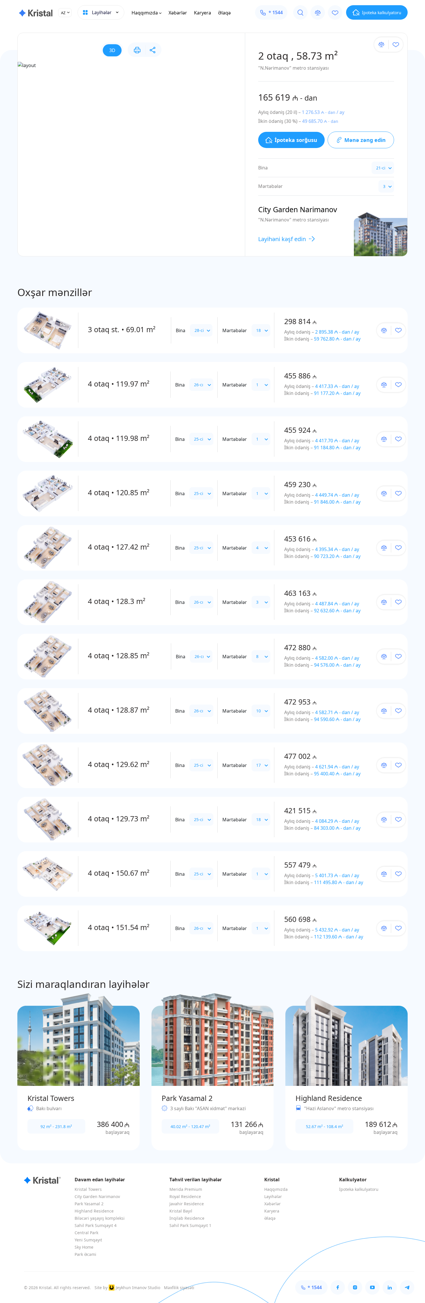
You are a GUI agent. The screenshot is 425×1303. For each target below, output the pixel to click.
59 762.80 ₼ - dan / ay (337, 339)
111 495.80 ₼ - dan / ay (338, 882)
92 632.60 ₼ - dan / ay (337, 610)
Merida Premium (185, 1189)
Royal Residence (185, 1196)
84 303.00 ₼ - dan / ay (337, 828)
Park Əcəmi (85, 1254)
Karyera (202, 13)
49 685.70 (320, 121)
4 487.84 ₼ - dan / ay (337, 603)
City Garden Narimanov (97, 1196)
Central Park (86, 1232)
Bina (180, 330)
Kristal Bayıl (180, 1211)
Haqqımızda (145, 13)
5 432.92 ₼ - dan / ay (337, 930)
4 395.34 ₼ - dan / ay (337, 549)
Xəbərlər (178, 13)
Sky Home (84, 1247)
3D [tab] (112, 50)
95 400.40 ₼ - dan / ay (337, 773)
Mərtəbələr (234, 330)
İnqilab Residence (186, 1218)
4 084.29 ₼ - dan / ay (337, 821)
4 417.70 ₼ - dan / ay (337, 440)
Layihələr (273, 1196)
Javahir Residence (186, 1203)
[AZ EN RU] (65, 12)
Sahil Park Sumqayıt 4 (96, 1225)
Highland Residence (94, 1211)
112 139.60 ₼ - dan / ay (338, 937)
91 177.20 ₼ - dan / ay (337, 393)
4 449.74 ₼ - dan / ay (337, 495)
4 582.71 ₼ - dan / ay (337, 712)
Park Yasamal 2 (89, 1203)
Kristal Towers (88, 1189)
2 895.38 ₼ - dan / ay (337, 332)
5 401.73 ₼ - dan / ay (337, 875)
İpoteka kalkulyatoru (358, 1189)
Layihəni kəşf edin (282, 239)
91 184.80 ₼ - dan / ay (337, 447)
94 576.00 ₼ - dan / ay (337, 665)
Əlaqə (224, 13)
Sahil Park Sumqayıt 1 (190, 1225)
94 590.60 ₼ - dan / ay (337, 719)
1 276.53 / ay (323, 112)
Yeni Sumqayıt (88, 1240)
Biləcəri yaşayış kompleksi (100, 1218)
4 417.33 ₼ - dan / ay (337, 386)
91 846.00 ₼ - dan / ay (337, 502)
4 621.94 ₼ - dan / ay (337, 767)
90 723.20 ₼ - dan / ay (337, 556)
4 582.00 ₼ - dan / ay (337, 658)
